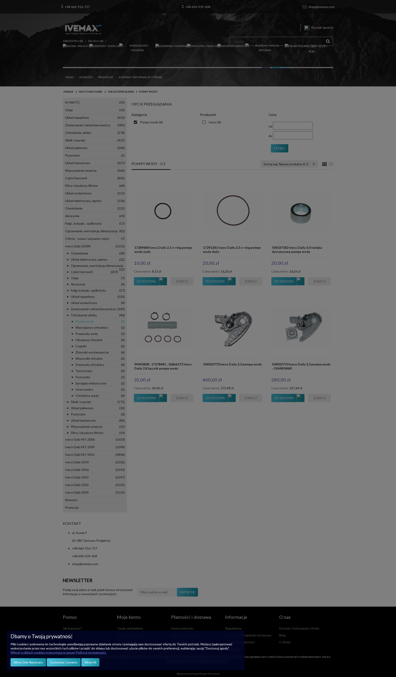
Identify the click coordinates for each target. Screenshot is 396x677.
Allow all (90, 662)
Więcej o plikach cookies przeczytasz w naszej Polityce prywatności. (58, 652)
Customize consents (63, 662)
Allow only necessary (28, 662)
